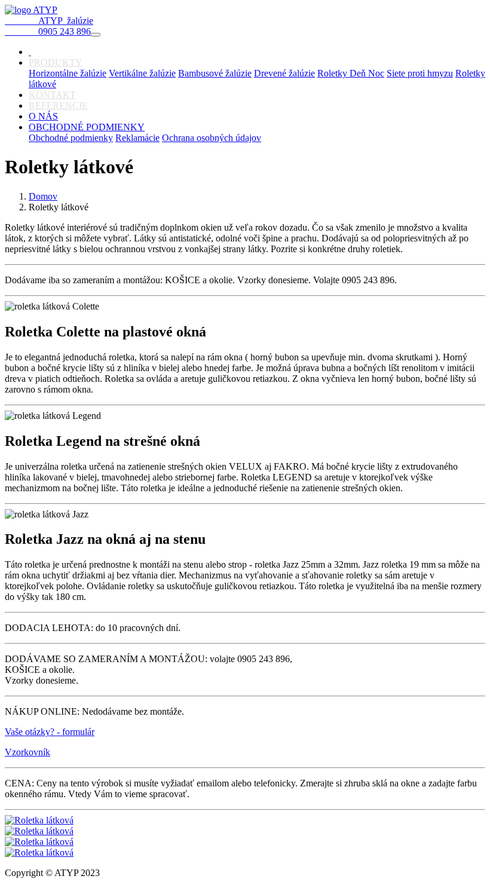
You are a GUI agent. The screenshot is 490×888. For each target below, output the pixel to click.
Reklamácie (137, 138)
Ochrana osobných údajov (211, 138)
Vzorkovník (27, 752)
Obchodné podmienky (71, 138)
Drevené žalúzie (284, 73)
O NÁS (43, 116)
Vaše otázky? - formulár (49, 732)
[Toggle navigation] (95, 34)
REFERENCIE (58, 105)
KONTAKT (52, 95)
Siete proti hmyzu (420, 73)
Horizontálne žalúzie (67, 73)
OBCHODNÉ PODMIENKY (87, 127)
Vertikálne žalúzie (142, 73)
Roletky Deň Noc (350, 73)
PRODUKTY (55, 62)
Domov (43, 196)
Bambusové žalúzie (215, 73)
